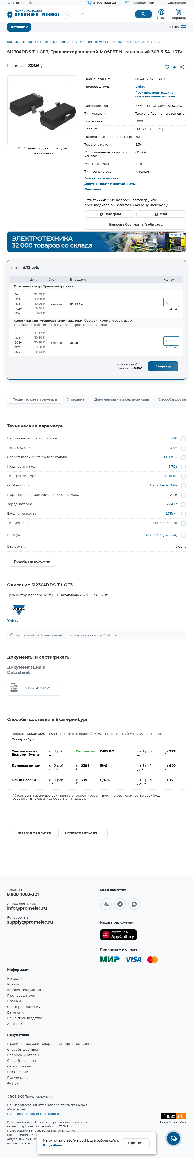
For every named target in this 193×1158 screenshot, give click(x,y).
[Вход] (161, 12)
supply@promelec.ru (30, 922)
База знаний (17, 1072)
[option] (42, 111)
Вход (161, 18)
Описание (92, 189)
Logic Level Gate (163, 485)
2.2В (173, 495)
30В (174, 438)
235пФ (171, 513)
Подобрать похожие (32, 561)
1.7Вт (172, 466)
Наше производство (24, 1018)
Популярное (18, 1077)
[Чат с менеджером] (173, 1138)
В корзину (163, 366)
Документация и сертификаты (110, 184)
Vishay (140, 86)
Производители (21, 995)
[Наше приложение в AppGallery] (118, 935)
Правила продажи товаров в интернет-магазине (49, 1044)
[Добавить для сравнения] (174, 67)
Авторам (14, 1024)
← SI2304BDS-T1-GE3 (32, 833)
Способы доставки (23, 1049)
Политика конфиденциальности (33, 1113)
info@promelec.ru (27, 908)
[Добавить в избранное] (167, 67)
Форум (13, 1083)
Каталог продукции (24, 990)
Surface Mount (165, 523)
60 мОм (170, 457)
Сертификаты (19, 1066)
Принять (135, 1143)
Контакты (15, 984)
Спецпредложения (23, 1007)
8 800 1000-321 (23, 895)
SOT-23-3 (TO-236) (161, 535)
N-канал (170, 476)
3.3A (173, 448)
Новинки (15, 1001)
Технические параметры (35, 399)
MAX (163, 214)
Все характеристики (101, 178)
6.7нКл (171, 504)
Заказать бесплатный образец (136, 224)
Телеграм (112, 214)
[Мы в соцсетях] (106, 904)
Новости (14, 978)
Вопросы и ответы (23, 1055)
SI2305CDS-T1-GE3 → (82, 833)
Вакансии (15, 1012)
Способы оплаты (21, 1061)
